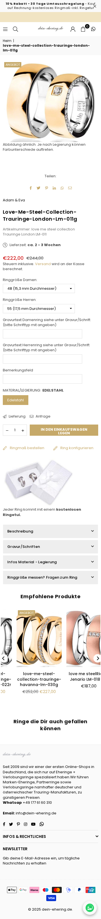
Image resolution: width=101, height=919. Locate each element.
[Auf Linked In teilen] (54, 188)
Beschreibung (20, 531)
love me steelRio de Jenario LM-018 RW (77, 676)
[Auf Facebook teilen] (31, 188)
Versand (43, 264)
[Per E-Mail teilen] (70, 188)
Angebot (13, 64)
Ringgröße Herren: (19, 299)
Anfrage (42, 416)
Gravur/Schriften (23, 546)
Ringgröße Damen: (20, 279)
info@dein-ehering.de (36, 813)
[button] (83, 29)
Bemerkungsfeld (18, 370)
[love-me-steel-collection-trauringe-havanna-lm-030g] (27, 638)
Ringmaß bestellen (27, 448)
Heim (7, 41)
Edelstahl (15, 400)
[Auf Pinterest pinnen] (47, 188)
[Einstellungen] (73, 29)
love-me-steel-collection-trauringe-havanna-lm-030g (27, 679)
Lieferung (17, 416)
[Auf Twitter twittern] (39, 188)
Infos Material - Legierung (32, 562)
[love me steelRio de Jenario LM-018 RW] (77, 638)
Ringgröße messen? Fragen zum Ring (42, 577)
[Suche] (15, 29)
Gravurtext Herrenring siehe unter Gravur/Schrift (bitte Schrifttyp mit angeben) (46, 348)
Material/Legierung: (33, 390)
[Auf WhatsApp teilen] (62, 188)
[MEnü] (5, 29)
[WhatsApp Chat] (90, 908)
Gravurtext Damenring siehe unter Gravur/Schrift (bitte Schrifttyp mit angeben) (46, 322)
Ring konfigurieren (76, 448)
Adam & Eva (14, 200)
